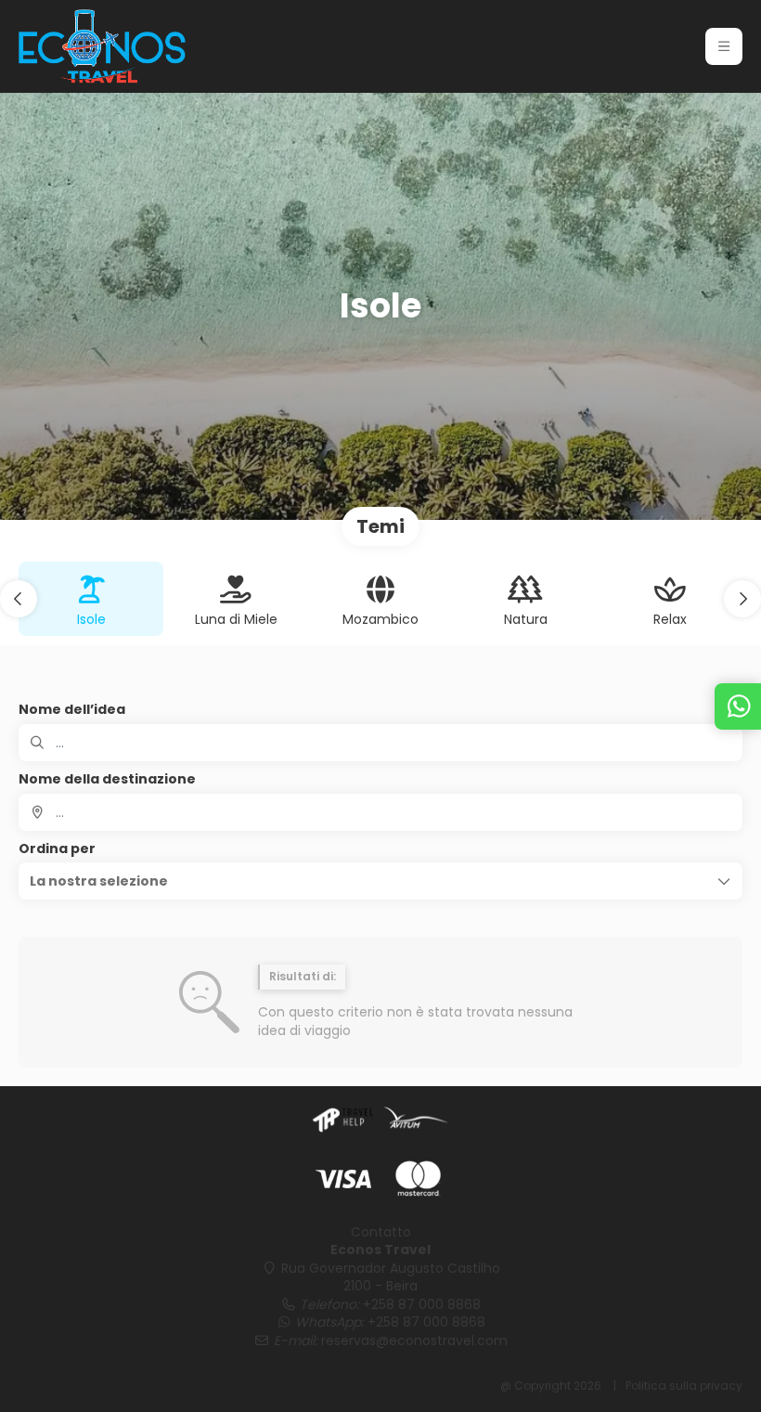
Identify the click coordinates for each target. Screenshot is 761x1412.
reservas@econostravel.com (414, 1340)
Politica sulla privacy (684, 1385)
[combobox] (380, 812)
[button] (723, 46)
